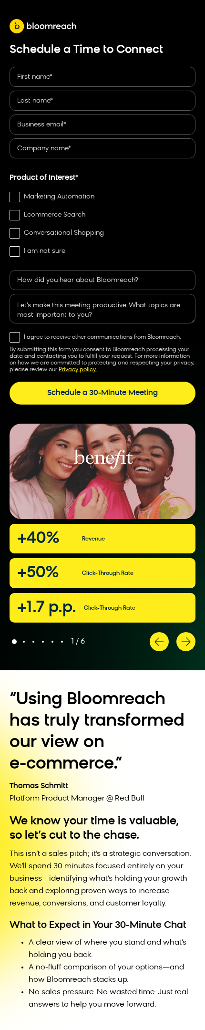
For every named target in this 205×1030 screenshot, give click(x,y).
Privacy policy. (78, 370)
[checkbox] (102, 224)
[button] (159, 641)
